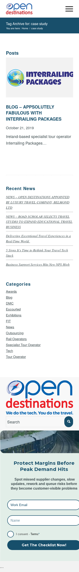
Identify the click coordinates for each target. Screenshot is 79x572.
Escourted (13, 309)
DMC (10, 303)
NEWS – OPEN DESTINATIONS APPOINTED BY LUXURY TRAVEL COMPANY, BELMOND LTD (37, 202)
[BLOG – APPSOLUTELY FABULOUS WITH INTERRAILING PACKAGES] (39, 77)
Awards (11, 291)
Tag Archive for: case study (27, 23)
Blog (9, 297)
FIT (8, 321)
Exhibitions (14, 315)
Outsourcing (14, 332)
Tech (9, 350)
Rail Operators (16, 338)
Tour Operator (16, 356)
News (10, 327)
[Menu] (67, 9)
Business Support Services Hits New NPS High (38, 264)
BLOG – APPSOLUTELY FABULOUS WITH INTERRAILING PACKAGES (33, 113)
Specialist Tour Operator (23, 344)
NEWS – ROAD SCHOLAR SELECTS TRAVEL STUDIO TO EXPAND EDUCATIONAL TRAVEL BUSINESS (39, 221)
